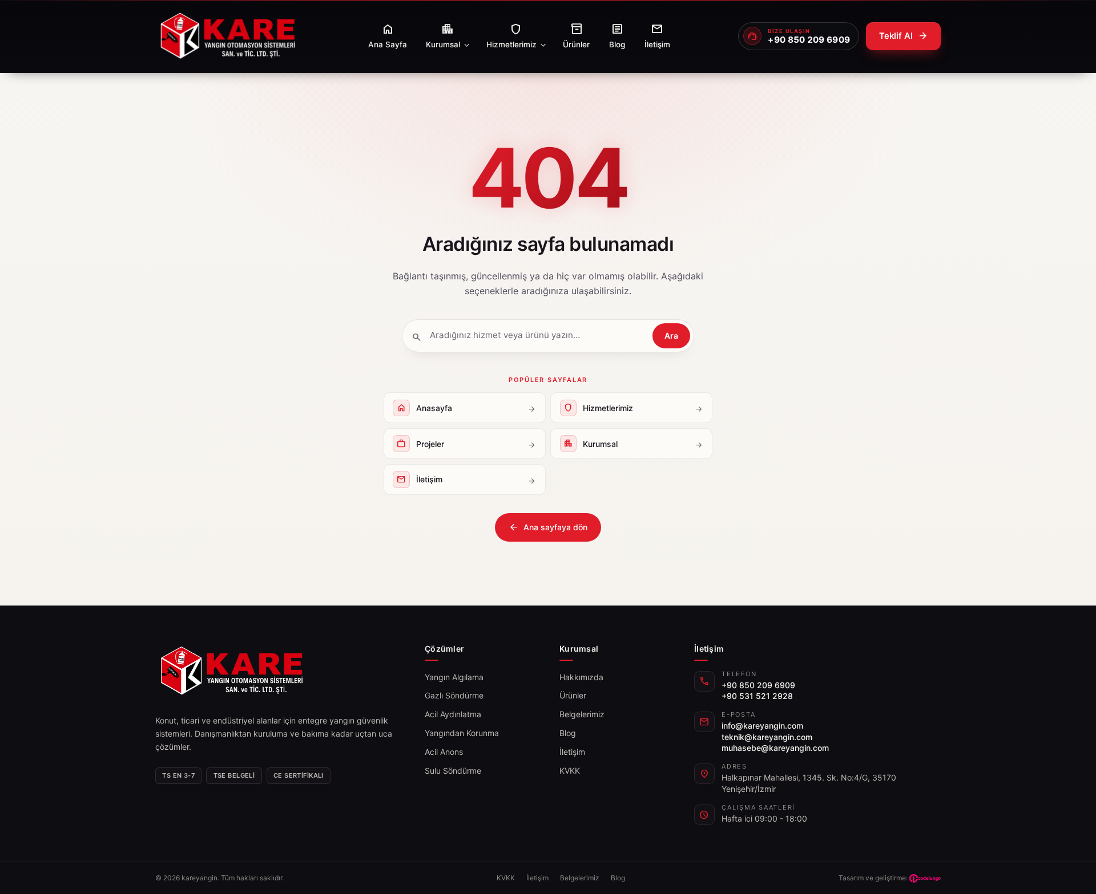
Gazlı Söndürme (454, 695)
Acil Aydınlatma (453, 714)
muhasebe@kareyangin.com (775, 748)
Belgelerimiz (582, 714)
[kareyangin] (227, 36)
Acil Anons (444, 752)
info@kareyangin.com (762, 725)
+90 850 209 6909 (758, 685)
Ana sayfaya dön (548, 527)
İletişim (572, 752)
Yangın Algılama (454, 677)
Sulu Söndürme (453, 770)
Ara (671, 335)
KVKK (569, 770)
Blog (567, 733)
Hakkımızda (581, 677)
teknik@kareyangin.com (767, 737)
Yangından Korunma (462, 733)
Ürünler (572, 695)
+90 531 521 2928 (757, 696)
